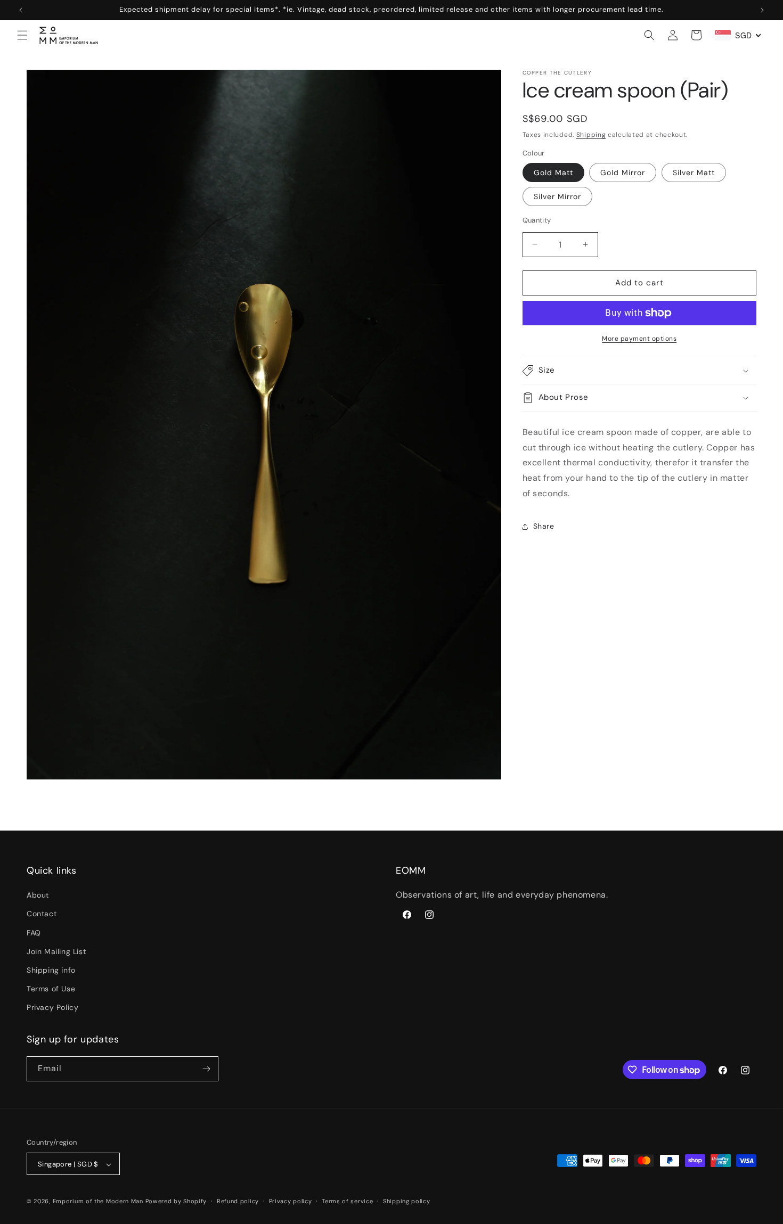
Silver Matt (694, 172)
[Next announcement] (762, 10)
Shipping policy (406, 1201)
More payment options (639, 338)
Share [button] (543, 526)
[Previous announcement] (20, 10)
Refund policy (238, 1201)
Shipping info (51, 970)
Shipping (591, 134)
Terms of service (347, 1201)
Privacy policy (290, 1201)
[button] (22, 35)
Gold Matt (553, 172)
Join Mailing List (56, 951)
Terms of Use (51, 989)
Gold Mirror (622, 172)
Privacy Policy (52, 1008)
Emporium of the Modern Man (98, 1201)
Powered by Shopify (176, 1201)
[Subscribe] (206, 1068)
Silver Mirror (557, 196)
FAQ (34, 933)
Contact (41, 914)
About (38, 895)
